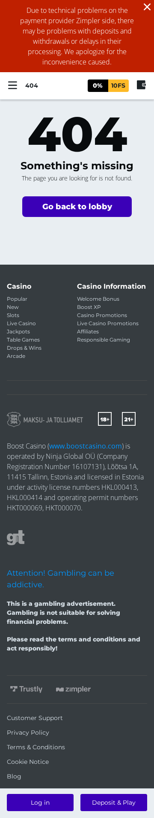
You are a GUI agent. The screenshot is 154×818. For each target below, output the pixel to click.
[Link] (45, 419)
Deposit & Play (114, 802)
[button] (77, 206)
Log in (40, 802)
